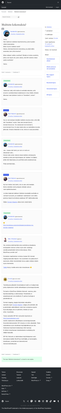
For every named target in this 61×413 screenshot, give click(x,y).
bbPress (5, 391)
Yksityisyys (5, 380)
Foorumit (4, 7)
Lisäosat (18, 377)
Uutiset (4, 375)
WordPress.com (7, 386)
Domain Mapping (12, 202)
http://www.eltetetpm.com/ (11, 318)
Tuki (32, 375)
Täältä (5, 267)
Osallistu (48, 372)
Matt (4, 388)
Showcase (19, 372)
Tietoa (3, 372)
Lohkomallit (19, 380)
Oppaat (33, 372)
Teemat (18, 375)
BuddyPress (6, 394)
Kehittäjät (34, 377)
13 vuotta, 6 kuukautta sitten (15, 281)
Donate (49, 377)
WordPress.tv (36, 380)
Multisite (10, 11)
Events (48, 375)
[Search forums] (18, 17)
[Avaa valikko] (58, 2)
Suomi (7, 401)
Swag (48, 380)
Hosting (4, 377)
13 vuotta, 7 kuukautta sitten (17, 34)
